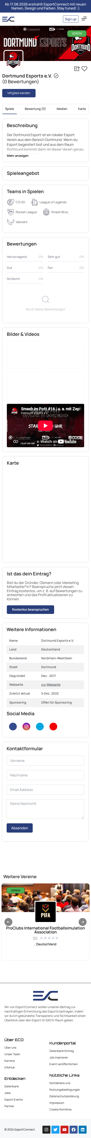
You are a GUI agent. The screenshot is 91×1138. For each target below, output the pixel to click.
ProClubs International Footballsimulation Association (45, 930)
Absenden (19, 828)
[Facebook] (13, 726)
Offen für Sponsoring (56, 702)
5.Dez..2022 (50, 693)
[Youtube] (53, 726)
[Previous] (8, 922)
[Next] (83, 922)
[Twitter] (40, 726)
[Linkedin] (83, 1130)
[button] (84, 19)
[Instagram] (26, 726)
